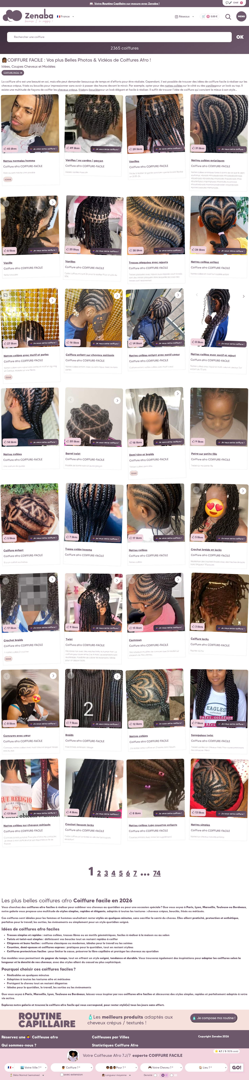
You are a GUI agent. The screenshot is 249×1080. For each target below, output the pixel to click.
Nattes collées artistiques (207, 160)
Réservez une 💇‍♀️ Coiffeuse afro (30, 1037)
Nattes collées (12, 454)
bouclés (94, 89)
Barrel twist (72, 453)
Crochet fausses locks (79, 824)
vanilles (210, 85)
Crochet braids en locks (206, 550)
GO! (236, 1067)
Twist (69, 639)
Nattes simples (200, 824)
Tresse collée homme (78, 549)
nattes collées (173, 85)
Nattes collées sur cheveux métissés (27, 825)
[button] (52, 202)
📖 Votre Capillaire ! (125, 3)
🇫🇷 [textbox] (9, 1067)
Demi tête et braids (141, 454)
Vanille (8, 263)
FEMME (8, 377)
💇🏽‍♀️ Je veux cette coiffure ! (43, 148)
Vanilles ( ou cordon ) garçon (84, 160)
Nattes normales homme (19, 161)
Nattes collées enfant (205, 262)
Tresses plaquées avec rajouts (148, 262)
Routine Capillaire (47, 1020)
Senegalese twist (202, 735)
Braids (69, 735)
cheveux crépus (67, 89)
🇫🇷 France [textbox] (63, 16)
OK (240, 37)
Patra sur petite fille (204, 454)
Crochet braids (13, 640)
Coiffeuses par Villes (110, 1037)
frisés (82, 89)
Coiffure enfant (14, 550)
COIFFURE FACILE (11, 72)
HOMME (8, 179)
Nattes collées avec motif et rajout (213, 354)
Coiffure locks (200, 639)
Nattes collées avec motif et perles (26, 355)
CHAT (234, 2)
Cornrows (135, 640)
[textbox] (31, 1067)
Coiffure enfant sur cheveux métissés (90, 355)
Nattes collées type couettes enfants (153, 825)
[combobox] (9, 1067)
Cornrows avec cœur (16, 735)
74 (157, 873)
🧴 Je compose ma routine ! (213, 1018)
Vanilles (134, 161)
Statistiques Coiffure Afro (115, 1045)
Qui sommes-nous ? (19, 1045)
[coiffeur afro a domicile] (73, 1055)
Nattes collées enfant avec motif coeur (154, 355)
